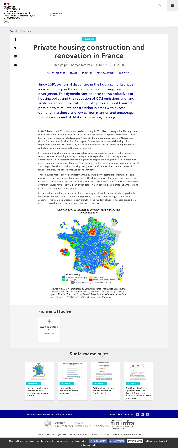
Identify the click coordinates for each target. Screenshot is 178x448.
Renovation (124, 73)
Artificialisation (105, 73)
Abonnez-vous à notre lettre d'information (49, 414)
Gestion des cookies (122, 434)
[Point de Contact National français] (92, 424)
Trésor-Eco (89, 39)
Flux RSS (137, 434)
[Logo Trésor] (55, 14)
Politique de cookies (101, 434)
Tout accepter (99, 441)
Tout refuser (118, 441)
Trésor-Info (25, 30)
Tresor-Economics (56, 73)
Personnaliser (135, 441)
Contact (41, 434)
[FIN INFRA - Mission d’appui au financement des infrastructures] (122, 424)
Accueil (13, 30)
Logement (87, 73)
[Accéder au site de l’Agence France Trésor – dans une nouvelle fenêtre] (58, 424)
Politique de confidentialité (77, 434)
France (73, 73)
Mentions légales (54, 434)
